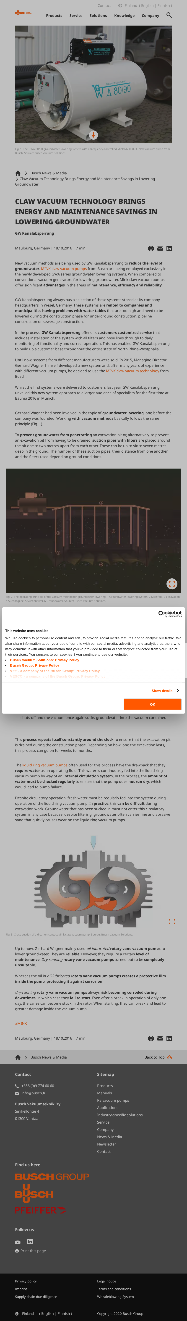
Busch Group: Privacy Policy (34, 665)
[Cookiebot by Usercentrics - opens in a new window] (162, 614)
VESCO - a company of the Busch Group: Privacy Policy (57, 676)
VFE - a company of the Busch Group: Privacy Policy (55, 671)
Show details (162, 690)
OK (152, 704)
